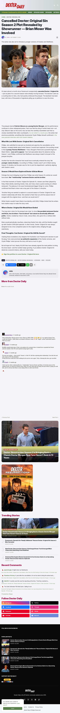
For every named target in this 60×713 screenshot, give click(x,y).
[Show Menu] (2, 5)
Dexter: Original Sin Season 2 (25, 260)
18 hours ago (9, 590)
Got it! (12, 708)
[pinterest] (35, 699)
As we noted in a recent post (38, 133)
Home (3, 17)
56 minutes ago (53, 572)
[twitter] (24, 699)
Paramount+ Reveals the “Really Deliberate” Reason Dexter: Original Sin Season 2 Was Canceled (30, 541)
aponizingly (8, 570)
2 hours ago (52, 578)
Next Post (55, 417)
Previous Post (6, 417)
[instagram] (28, 699)
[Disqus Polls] (30, 310)
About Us (24, 707)
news (43, 260)
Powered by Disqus (7, 594)
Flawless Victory (9, 575)
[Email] (31, 264)
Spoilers (48, 12)
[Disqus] (30, 351)
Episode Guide (39, 12)
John (11, 271)
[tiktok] (39, 699)
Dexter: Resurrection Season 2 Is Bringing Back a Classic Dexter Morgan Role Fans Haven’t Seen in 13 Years (34, 640)
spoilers (48, 260)
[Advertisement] (30, 112)
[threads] (31, 699)
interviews (37, 260)
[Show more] (34, 264)
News (30, 12)
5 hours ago (52, 583)
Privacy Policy (39, 707)
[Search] (58, 5)
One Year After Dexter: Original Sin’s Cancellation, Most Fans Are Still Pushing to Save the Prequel (25, 572)
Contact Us (31, 707)
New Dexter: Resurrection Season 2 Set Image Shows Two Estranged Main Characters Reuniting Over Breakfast (28, 549)
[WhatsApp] (27, 264)
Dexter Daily (27, 710)
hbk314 (6, 581)
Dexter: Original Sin (13, 17)
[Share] (57, 37)
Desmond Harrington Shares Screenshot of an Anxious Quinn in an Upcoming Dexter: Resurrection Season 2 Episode (29, 557)
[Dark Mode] (54, 5)
